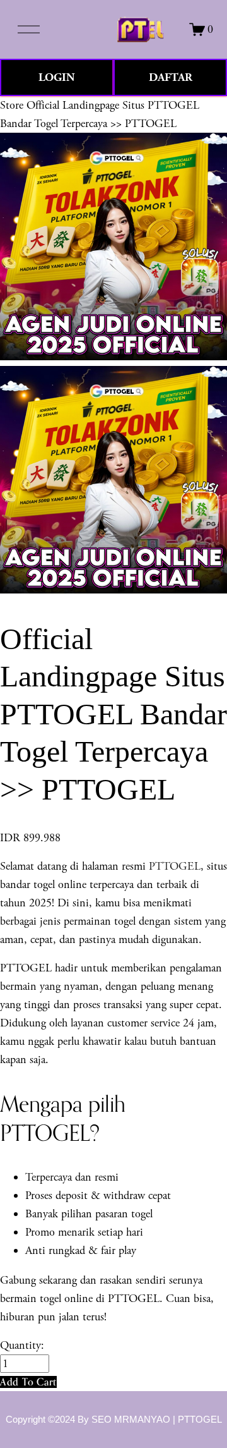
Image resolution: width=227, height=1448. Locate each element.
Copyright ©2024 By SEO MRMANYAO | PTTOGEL (114, 1420)
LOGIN (56, 77)
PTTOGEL (175, 866)
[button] (28, 1382)
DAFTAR (170, 77)
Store (11, 105)
